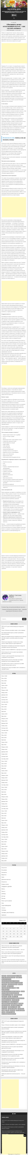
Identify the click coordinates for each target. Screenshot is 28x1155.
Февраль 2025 (5, 718)
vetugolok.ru (17, 1154)
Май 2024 (4, 739)
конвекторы (4, 996)
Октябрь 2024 (5, 728)
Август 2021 (4, 811)
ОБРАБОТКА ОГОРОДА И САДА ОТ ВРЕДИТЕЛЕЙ (10, 981)
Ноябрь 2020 (4, 832)
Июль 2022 (4, 789)
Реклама (3, 898)
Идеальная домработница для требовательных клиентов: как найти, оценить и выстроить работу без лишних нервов (14, 638)
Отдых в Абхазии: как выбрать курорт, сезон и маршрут (13, 630)
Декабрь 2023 (5, 751)
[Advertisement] (14, 1144)
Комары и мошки (5, 884)
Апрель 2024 (4, 742)
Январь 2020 (4, 853)
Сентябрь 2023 (5, 758)
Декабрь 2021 (5, 801)
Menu (15, 15)
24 (3, 936)
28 (17, 936)
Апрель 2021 (4, 820)
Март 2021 (4, 822)
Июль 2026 (4, 678)
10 (3, 931)
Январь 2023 (4, 777)
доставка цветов (5, 989)
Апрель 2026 (4, 685)
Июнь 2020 (4, 841)
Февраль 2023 (5, 775)
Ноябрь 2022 (4, 782)
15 (21, 931)
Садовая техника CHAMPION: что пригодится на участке (14, 649)
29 (21, 936)
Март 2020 (4, 848)
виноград (4, 986)
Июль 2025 (4, 706)
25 (6, 936)
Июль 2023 (4, 763)
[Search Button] (14, 18)
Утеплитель (4, 984)
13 (13, 931)
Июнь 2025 (4, 709)
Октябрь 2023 (5, 756)
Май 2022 (4, 792)
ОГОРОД (3, 893)
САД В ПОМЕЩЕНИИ (6, 905)
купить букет (15, 996)
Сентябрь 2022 (5, 784)
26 (10, 936)
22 (21, 933)
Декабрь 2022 (5, 780)
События (14, 22)
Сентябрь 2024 (5, 730)
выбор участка (10, 986)
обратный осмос (15, 1000)
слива (3, 1010)
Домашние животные (6, 879)
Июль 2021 (4, 813)
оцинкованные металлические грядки (9, 1003)
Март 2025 (4, 716)
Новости (3, 891)
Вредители (4, 874)
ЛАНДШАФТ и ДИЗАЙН (7, 886)
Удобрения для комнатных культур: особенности (12, 982)
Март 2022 (4, 794)
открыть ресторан (14, 1001)
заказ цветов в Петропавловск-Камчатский (11, 991)
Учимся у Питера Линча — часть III (16, 949)
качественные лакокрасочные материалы (10, 993)
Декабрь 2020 (5, 829)
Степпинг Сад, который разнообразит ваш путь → (14, 607)
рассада (3, 896)
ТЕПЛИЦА (4, 910)
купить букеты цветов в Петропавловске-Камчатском (13, 998)
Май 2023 (4, 768)
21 (17, 933)
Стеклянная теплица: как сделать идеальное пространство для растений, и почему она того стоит (14, 961)
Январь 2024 (4, 749)
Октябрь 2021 (5, 806)
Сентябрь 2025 (5, 702)
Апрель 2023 (4, 770)
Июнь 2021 (4, 815)
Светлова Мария (11, 30)
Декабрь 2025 (5, 694)
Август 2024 (4, 732)
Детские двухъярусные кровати (8, 977)
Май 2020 (4, 844)
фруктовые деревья (20, 1010)
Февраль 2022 (5, 796)
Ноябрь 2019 (4, 858)
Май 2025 (4, 711)
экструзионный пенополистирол (9, 1014)
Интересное (4, 881)
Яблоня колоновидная (12, 984)
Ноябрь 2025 (4, 697)
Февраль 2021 (5, 825)
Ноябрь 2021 (4, 803)
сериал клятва (21, 1008)
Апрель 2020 (4, 846)
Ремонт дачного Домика (7, 900)
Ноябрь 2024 (4, 725)
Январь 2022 (4, 799)
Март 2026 (4, 687)
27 (14, 936)
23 (24, 933)
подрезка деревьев (6, 1005)
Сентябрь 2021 (5, 808)
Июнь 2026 (4, 680)
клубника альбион (18, 995)
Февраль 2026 (5, 690)
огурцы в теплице (5, 1001)
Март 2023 (4, 773)
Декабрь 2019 (5, 856)
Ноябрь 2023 (4, 754)
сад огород (4, 1008)
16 (24, 931)
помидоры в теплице (12, 1007)
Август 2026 (4, 676)
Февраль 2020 (5, 851)
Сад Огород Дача (14, 9)
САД (3, 903)
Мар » (6, 938)
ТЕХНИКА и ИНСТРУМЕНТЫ (8, 912)
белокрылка (4, 872)
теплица (7, 1010)
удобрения (12, 1010)
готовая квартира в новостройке (8, 988)
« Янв (3, 938)
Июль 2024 (4, 735)
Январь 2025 (4, 721)
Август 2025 (4, 704)
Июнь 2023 (4, 765)
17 (3, 933)
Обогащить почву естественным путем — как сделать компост (14, 26)
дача (18, 988)
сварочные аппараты (12, 1008)
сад (19, 1007)
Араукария (4, 975)
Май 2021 (4, 818)
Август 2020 (4, 839)
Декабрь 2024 (5, 723)
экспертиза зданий (10, 1012)
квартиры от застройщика (7, 995)
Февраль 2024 (5, 747)
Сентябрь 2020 (5, 837)
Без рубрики (4, 870)
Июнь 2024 (4, 737)
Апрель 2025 (4, 713)
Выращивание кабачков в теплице (14, 975)
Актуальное (4, 867)
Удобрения (4, 915)
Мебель (3, 888)
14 (17, 931)
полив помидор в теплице (16, 1005)
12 (10, 931)
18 (6, 933)
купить (9, 996)
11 (6, 931)
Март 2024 (4, 744)
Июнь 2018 (4, 860)
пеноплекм (21, 1003)
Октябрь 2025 (5, 699)
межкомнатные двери (6, 1000)
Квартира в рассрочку (6, 979)
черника (3, 1012)
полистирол (4, 1007)
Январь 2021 (4, 827)
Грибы (3, 877)
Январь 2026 (4, 692)
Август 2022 (4, 787)
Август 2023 (4, 761)
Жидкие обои (19, 977)
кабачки (22, 991)
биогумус (20, 984)
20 (14, 933)
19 (10, 933)
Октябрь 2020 (5, 834)
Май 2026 (4, 683)
